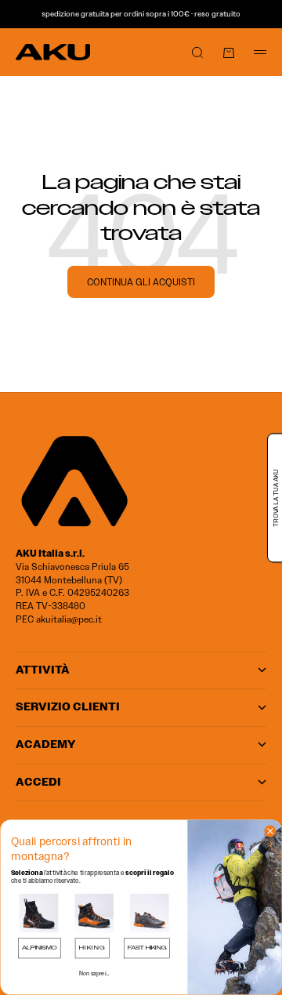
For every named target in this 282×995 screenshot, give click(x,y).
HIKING (92, 948)
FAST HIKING (147, 948)
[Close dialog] (270, 831)
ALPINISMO (39, 948)
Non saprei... (94, 973)
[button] (39, 913)
